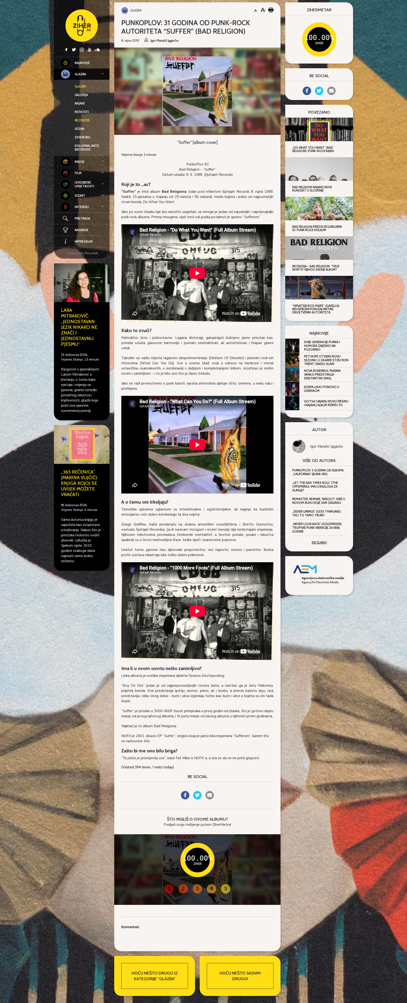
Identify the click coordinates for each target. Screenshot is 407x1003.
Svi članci (319, 542)
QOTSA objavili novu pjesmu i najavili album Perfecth (326, 403)
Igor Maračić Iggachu (326, 446)
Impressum (84, 241)
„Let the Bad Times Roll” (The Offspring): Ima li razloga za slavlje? (315, 486)
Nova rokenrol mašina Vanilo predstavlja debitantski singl (322, 374)
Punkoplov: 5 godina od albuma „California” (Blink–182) (318, 472)
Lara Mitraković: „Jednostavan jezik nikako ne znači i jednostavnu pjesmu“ (79, 327)
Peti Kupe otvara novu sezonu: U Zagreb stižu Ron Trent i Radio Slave (326, 360)
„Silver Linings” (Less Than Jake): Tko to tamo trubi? (316, 513)
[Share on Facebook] (185, 798)
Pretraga (82, 218)
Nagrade (82, 230)
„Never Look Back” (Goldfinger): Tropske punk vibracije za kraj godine (317, 527)
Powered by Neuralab (82, 253)
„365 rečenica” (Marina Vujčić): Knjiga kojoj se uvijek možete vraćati (79, 483)
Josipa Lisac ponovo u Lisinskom (321, 389)
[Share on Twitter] (197, 798)
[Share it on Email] (209, 798)
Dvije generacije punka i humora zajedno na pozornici (322, 345)
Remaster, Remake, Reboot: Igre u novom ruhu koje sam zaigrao (318, 501)
